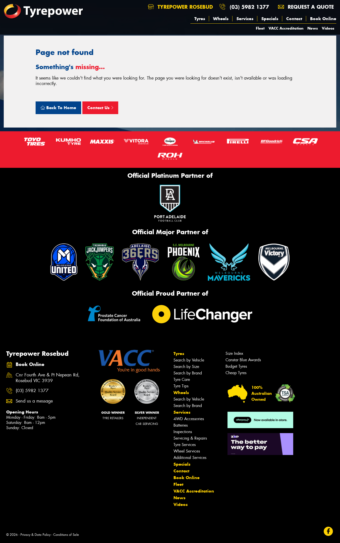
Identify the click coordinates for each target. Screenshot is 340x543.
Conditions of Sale (66, 535)
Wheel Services (186, 451)
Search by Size (186, 366)
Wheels (220, 18)
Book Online (323, 18)
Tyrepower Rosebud (184, 7)
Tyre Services (184, 444)
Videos (328, 28)
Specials (269, 18)
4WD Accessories (188, 418)
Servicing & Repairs (190, 438)
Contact (294, 18)
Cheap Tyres (236, 372)
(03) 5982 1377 (249, 7)
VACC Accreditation (286, 28)
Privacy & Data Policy (35, 535)
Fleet (260, 28)
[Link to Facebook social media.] (328, 531)
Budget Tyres (236, 366)
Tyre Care (181, 379)
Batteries (180, 425)
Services (244, 18)
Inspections (182, 431)
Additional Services (189, 457)
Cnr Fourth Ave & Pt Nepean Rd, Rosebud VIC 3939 (48, 378)
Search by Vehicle (188, 360)
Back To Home (60, 107)
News (312, 28)
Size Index (234, 353)
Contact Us (99, 107)
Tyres (199, 18)
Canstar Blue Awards (243, 359)
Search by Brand (187, 373)
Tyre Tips (180, 386)
